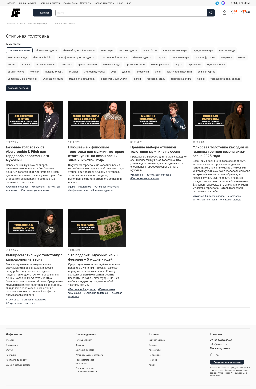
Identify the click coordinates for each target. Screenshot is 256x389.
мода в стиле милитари (82, 78)
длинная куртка (206, 71)
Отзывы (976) (70, 3)
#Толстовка (38, 186)
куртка (161, 57)
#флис (72, 186)
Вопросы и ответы (104, 3)
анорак (242, 57)
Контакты (85, 3)
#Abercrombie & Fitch (17, 186)
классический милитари (113, 57)
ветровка (226, 57)
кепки (137, 78)
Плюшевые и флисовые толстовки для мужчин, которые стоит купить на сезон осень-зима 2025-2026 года (96, 153)
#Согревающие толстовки (34, 190)
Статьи (9, 350)
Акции (152, 365)
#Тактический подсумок (82, 289)
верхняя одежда (128, 50)
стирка (26, 64)
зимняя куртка (16, 71)
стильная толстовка (19, 50)
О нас (120, 3)
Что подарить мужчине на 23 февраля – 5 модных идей (93, 257)
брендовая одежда (46, 50)
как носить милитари (175, 50)
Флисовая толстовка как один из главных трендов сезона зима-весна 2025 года (221, 151)
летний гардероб (45, 64)
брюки (201, 78)
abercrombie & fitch (43, 57)
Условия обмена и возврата (89, 355)
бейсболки (143, 71)
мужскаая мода (216, 64)
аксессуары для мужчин (114, 78)
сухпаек (34, 71)
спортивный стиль (181, 78)
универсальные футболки (22, 78)
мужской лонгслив (53, 78)
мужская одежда (17, 57)
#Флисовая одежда (102, 190)
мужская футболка (94, 71)
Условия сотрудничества (18, 365)
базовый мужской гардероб (79, 50)
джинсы (126, 71)
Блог (128, 3)
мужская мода (227, 50)
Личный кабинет (27, 3)
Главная (10, 23)
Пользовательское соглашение (85, 361)
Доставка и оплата (49, 3)
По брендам (154, 355)
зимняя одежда (111, 64)
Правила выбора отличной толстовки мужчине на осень (155, 149)
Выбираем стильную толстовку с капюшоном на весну (34, 257)
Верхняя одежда (157, 340)
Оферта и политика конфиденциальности (86, 370)
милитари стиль (160, 64)
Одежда (153, 345)
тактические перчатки (179, 71)
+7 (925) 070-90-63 (221, 340)
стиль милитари (180, 57)
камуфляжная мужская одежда (77, 57)
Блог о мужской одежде (33, 23)
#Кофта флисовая (78, 190)
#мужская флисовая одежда (209, 196)
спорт (158, 71)
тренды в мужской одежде (225, 78)
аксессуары (106, 50)
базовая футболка (205, 57)
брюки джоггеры (87, 64)
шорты (178, 64)
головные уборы (54, 71)
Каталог (10, 3)
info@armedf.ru (219, 344)
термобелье (194, 64)
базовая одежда (142, 57)
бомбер (12, 64)
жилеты (73, 71)
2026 (113, 71)
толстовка (66, 64)
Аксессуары (155, 350)
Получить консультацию (227, 362)
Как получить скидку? (17, 360)
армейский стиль (135, 64)
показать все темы (18, 88)
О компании (12, 345)
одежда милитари (203, 50)
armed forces (150, 50)
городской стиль (156, 78)
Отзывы (10, 340)
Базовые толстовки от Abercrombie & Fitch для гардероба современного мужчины (27, 153)
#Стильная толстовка (106, 186)
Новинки (153, 360)
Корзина (80, 345)
